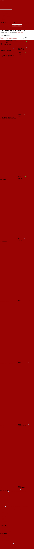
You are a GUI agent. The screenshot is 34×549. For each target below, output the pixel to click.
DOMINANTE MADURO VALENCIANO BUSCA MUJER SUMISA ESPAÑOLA (7, 488)
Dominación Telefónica (29, 23)
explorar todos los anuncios (19, 32)
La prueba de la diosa (4, 301)
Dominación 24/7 (3, 425)
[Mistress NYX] (17, 503)
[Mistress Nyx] (28, 41)
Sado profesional (8, 23)
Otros (24, 23)
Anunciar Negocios (11, 22)
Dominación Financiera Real (11, 38)
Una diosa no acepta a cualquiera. (6, 363)
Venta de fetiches (21, 23)
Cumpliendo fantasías (17, 22)
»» (28, 37)
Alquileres (7, 22)
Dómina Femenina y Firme (5, 239)
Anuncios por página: (25, 38)
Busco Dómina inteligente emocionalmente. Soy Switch (6, 53)
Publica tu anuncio (17, 25)
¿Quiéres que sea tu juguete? (5, 177)
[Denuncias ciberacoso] (17, 546)
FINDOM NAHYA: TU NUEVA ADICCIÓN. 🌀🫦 (7, 48)
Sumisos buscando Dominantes (14, 23)
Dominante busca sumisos (24, 22)
